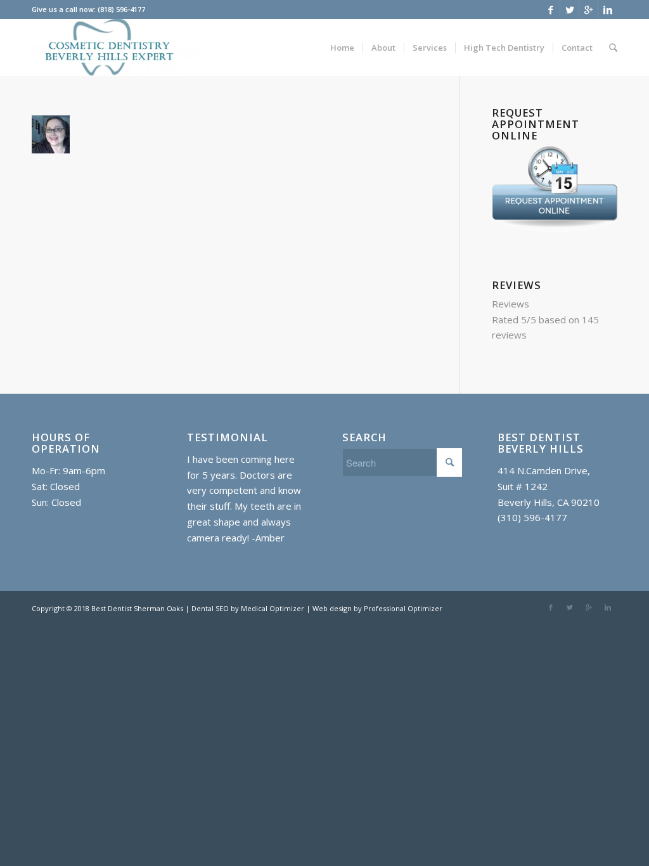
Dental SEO (211, 608)
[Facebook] (550, 9)
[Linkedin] (607, 9)
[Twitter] (569, 9)
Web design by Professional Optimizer (377, 608)
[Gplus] (588, 9)
